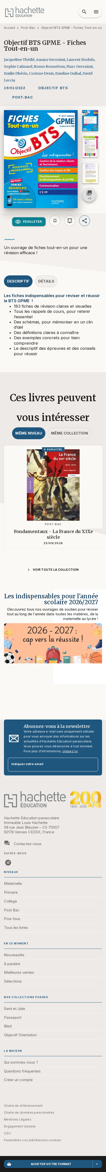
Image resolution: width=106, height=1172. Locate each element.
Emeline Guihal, (69, 73)
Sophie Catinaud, (19, 66)
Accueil (9, 28)
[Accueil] (24, 11)
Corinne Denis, (42, 73)
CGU (7, 1133)
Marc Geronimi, (79, 66)
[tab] (18, 281)
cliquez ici (70, 751)
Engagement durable (19, 1126)
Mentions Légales (17, 1119)
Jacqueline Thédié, (20, 59)
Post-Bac (28, 28)
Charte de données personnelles (29, 1112)
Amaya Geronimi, (51, 59)
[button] (53, 88)
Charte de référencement (23, 1105)
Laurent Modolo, (81, 59)
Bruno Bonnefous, (50, 66)
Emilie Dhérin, (16, 73)
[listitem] (8, 862)
